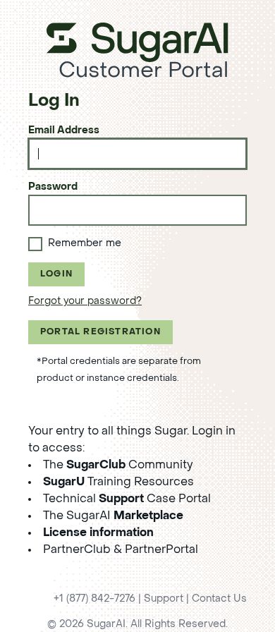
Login (56, 274)
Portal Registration (100, 332)
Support (163, 599)
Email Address (63, 130)
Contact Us (219, 599)
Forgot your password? (85, 301)
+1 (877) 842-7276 (94, 599)
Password (53, 187)
